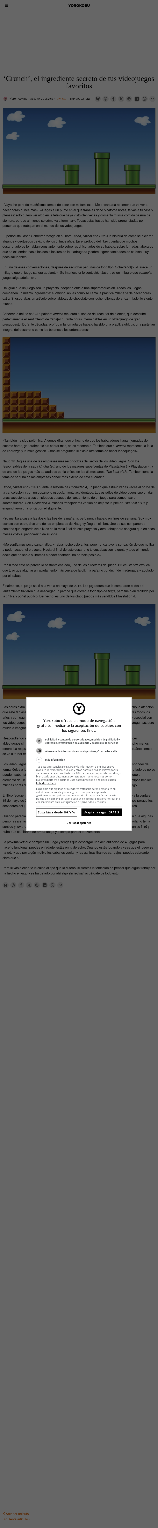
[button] (79, 760)
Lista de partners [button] (46, 783)
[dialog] (79, 764)
